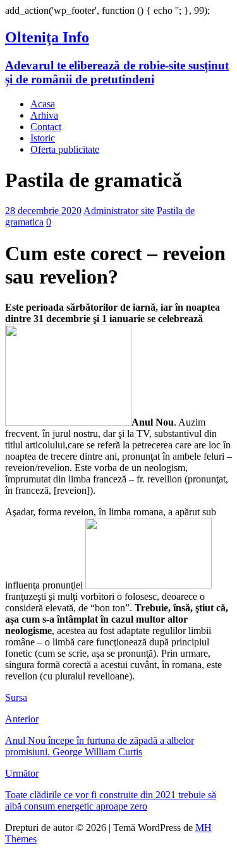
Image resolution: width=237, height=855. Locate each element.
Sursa (16, 697)
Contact (45, 126)
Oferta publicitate (64, 149)
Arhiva (44, 115)
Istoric (42, 138)
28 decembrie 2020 (43, 210)
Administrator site (118, 210)
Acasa (42, 104)
